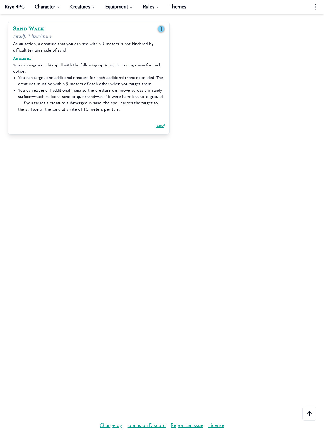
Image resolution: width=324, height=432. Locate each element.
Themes (178, 6)
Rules (148, 6)
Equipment (116, 6)
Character (45, 6)
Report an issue (187, 425)
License (216, 425)
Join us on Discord (146, 425)
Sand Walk (28, 28)
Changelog (111, 425)
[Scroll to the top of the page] (309, 414)
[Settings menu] (315, 7)
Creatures (80, 6)
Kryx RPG (15, 6)
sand (160, 126)
